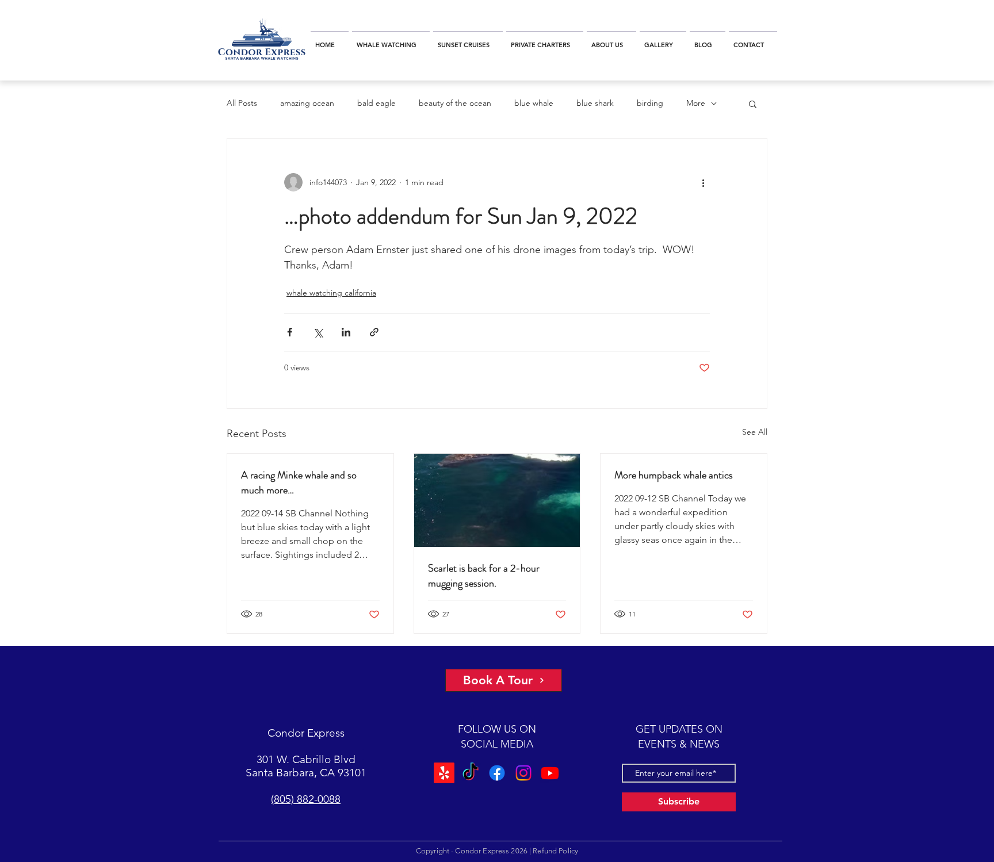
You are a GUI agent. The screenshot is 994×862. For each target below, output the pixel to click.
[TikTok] (470, 773)
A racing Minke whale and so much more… (299, 482)
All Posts (242, 103)
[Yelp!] (444, 773)
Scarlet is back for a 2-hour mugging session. (484, 576)
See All (754, 432)
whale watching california (331, 293)
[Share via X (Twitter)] (317, 332)
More (695, 103)
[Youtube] (550, 773)
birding (650, 103)
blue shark (595, 103)
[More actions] (703, 182)
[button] (390, 40)
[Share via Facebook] (289, 332)
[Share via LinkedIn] (346, 332)
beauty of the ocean (455, 103)
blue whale (533, 103)
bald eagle (376, 103)
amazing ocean (307, 103)
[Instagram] (523, 773)
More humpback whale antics (673, 475)
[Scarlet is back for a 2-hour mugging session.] (497, 500)
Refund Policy (555, 850)
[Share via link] (374, 332)
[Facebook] (497, 773)
